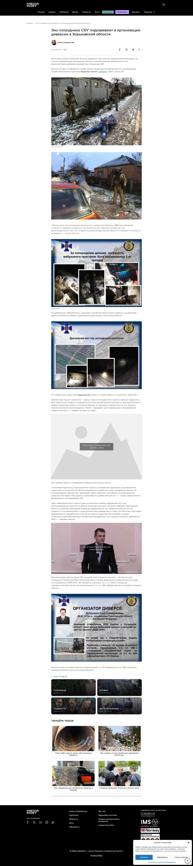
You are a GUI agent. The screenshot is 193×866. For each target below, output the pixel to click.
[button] (188, 843)
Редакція (148, 12)
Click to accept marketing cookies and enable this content (96, 446)
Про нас (102, 811)
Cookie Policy (152, 862)
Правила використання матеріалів (108, 820)
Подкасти (86, 12)
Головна (41, 12)
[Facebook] (120, 49)
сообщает (103, 72)
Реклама (136, 12)
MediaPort (30, 23)
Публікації (63, 12)
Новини (52, 12)
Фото (97, 12)
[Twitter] (126, 49)
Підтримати (122, 12)
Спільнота (108, 12)
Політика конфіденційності (167, 862)
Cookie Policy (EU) (106, 825)
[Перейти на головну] (33, 5)
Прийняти (144, 857)
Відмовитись (162, 857)
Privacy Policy (97, 855)
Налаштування (181, 857)
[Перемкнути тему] (187, 860)
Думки (75, 12)
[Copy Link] (139, 49)
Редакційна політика (107, 815)
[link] (28, 822)
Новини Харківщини (78, 811)
